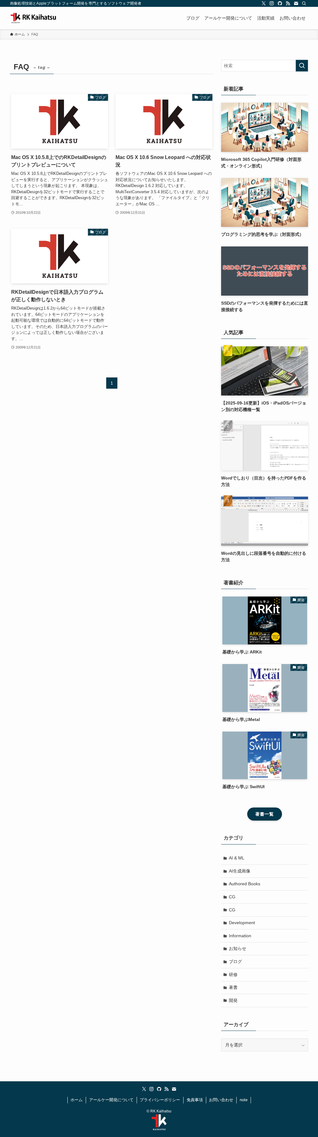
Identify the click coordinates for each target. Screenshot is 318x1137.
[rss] (288, 3)
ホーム (76, 1099)
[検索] (304, 3)
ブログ (235, 961)
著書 (233, 987)
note (244, 1099)
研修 (233, 974)
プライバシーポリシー (160, 1099)
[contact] (296, 3)
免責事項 (195, 1099)
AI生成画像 (239, 870)
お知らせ (237, 948)
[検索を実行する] (302, 66)
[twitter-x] (264, 3)
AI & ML (236, 857)
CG (232, 896)
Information (240, 935)
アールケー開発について (111, 1099)
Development (242, 922)
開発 (233, 1000)
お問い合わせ (221, 1099)
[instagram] (272, 3)
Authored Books (244, 883)
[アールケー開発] (41, 18)
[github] (280, 3)
